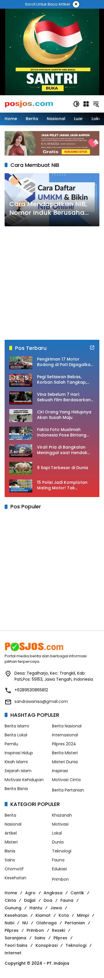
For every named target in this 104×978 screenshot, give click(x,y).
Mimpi (83, 915)
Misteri (11, 842)
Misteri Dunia (65, 762)
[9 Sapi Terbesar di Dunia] (20, 468)
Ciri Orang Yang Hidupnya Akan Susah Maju (64, 415)
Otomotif (14, 869)
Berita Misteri (65, 753)
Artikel (11, 833)
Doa (48, 900)
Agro (30, 893)
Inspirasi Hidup (19, 753)
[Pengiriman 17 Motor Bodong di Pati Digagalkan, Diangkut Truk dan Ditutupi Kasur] (20, 362)
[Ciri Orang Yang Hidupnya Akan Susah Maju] (20, 415)
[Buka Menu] (86, 103)
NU (25, 923)
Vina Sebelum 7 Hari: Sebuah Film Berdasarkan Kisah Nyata (64, 397)
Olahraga (46, 923)
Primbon (60, 879)
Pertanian (75, 923)
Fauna (58, 860)
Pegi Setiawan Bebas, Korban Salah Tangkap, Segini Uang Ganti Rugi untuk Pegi (62, 379)
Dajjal (30, 900)
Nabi (9, 923)
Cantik (77, 893)
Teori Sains (16, 945)
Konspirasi (46, 945)
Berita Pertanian (68, 790)
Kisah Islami (16, 762)
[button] (76, 103)
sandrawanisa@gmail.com (41, 701)
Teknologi (61, 851)
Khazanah (62, 815)
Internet (13, 953)
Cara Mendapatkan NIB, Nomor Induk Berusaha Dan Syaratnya (48, 209)
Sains (10, 860)
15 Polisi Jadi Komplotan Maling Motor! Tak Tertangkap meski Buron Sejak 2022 (63, 485)
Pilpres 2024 (64, 744)
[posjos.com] (29, 104)
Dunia (58, 842)
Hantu (35, 908)
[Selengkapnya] (92, 347)
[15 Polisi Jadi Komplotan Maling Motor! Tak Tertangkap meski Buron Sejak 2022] (20, 485)
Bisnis (10, 851)
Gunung (13, 908)
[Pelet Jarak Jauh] (52, 143)
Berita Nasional (66, 726)
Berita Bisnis (16, 789)
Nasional (13, 824)
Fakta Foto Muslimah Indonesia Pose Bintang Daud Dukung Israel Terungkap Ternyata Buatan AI (61, 432)
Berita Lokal (16, 735)
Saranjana (15, 938)
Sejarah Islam (18, 771)
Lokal (57, 833)
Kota (64, 915)
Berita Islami (17, 726)
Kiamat (43, 915)
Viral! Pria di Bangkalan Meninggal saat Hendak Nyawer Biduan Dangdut (62, 450)
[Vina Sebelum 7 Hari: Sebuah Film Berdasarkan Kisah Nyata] (20, 397)
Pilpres (11, 930)
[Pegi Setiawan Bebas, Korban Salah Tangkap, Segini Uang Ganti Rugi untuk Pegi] (20, 380)
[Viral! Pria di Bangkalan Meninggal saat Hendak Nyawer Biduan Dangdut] (20, 450)
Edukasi (59, 869)
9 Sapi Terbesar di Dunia (62, 468)
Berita (10, 815)
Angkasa (53, 893)
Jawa (56, 908)
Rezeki (58, 930)
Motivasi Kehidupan (24, 780)
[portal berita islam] (52, 52)
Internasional (65, 735)
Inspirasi (60, 771)
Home (11, 893)
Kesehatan (15, 878)
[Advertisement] (52, 283)
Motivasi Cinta (66, 780)
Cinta (10, 900)
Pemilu (11, 744)
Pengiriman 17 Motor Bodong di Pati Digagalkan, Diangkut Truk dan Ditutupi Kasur (65, 362)
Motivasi (60, 824)
